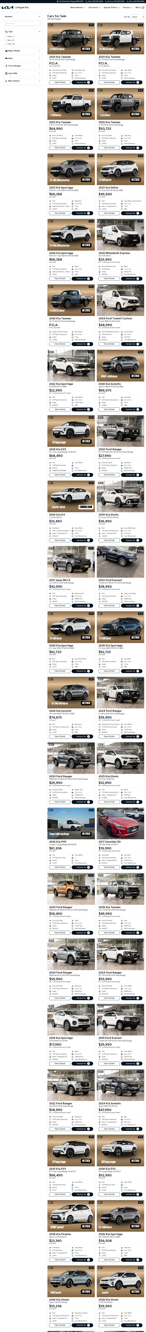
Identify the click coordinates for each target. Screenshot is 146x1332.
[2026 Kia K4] (71, 496)
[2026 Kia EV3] (71, 431)
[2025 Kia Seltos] (120, 169)
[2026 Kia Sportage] (71, 235)
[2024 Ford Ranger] (120, 693)
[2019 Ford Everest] (120, 1020)
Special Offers (110, 7)
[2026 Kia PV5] (71, 823)
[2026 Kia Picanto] (71, 1216)
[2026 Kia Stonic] (120, 496)
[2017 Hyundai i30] (120, 823)
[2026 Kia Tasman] (71, 300)
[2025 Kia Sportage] (71, 169)
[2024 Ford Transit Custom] (120, 300)
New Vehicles (77, 7)
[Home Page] (7, 7)
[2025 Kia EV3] (71, 1150)
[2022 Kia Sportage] (71, 365)
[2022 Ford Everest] (120, 562)
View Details (59, 82)
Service (126, 7)
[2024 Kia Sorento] (120, 1085)
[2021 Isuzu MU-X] (71, 562)
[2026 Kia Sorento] (120, 365)
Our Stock (93, 7)
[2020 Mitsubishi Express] (120, 235)
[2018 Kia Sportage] (71, 1020)
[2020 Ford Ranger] (120, 431)
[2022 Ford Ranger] (71, 1085)
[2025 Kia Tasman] (71, 38)
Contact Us (81, 82)
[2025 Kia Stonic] (120, 758)
